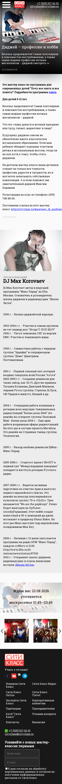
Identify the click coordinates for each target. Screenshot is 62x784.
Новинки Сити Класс (15, 685)
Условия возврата (44, 714)
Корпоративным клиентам (43, 702)
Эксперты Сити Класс (16, 702)
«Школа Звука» (24, 564)
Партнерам (13, 708)
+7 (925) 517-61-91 (48, 3)
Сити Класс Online (13, 693)
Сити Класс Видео (44, 683)
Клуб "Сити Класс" (13, 715)
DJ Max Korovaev (24, 280)
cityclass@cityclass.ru (44, 6)
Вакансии (38, 722)
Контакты (12, 722)
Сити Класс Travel (39, 693)
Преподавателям (43, 708)
